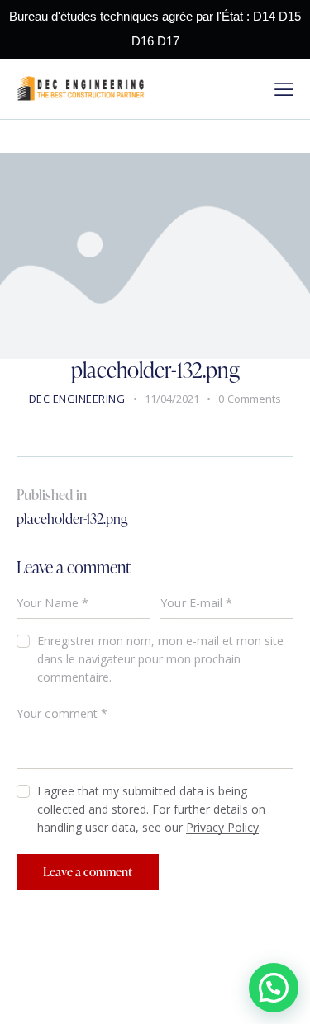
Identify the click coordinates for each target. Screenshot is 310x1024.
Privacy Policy (222, 828)
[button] (273, 987)
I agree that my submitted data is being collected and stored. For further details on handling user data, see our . (151, 809)
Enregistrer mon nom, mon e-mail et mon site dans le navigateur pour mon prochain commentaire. (160, 659)
